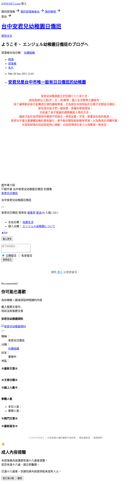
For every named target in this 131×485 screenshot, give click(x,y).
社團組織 (29, 52)
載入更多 (7, 239)
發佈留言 (7, 259)
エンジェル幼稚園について (39, 226)
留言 (39, 212)
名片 (11, 67)
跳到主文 (6, 35)
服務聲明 (97, 437)
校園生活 (28, 222)
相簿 (11, 59)
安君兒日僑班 (9, 193)
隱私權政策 (84, 437)
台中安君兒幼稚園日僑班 (31, 26)
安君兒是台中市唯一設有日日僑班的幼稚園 (47, 82)
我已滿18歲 (8, 478)
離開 (19, 478)
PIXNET (40, 437)
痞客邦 (31, 212)
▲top (4, 232)
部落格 (12, 63)
